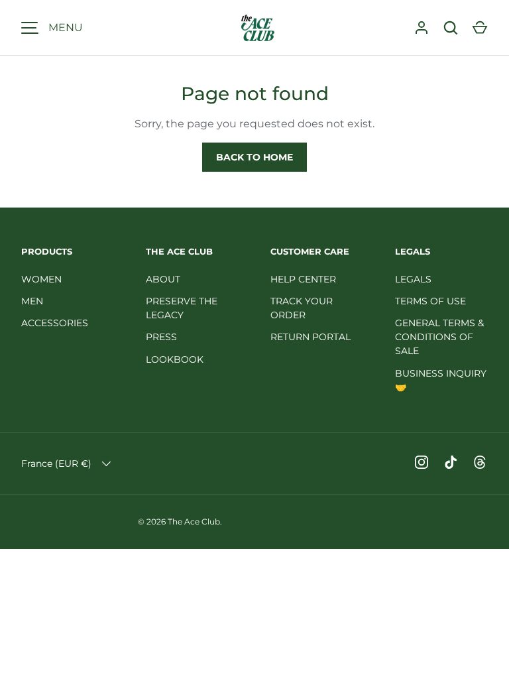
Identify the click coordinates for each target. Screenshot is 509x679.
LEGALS (413, 279)
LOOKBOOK (174, 359)
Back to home (254, 157)
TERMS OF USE (430, 301)
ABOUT (163, 279)
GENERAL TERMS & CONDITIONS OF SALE (439, 337)
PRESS (161, 337)
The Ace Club (194, 521)
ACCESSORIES (54, 323)
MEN (32, 301)
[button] (479, 27)
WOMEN (41, 279)
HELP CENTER (303, 279)
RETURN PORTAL (310, 337)
